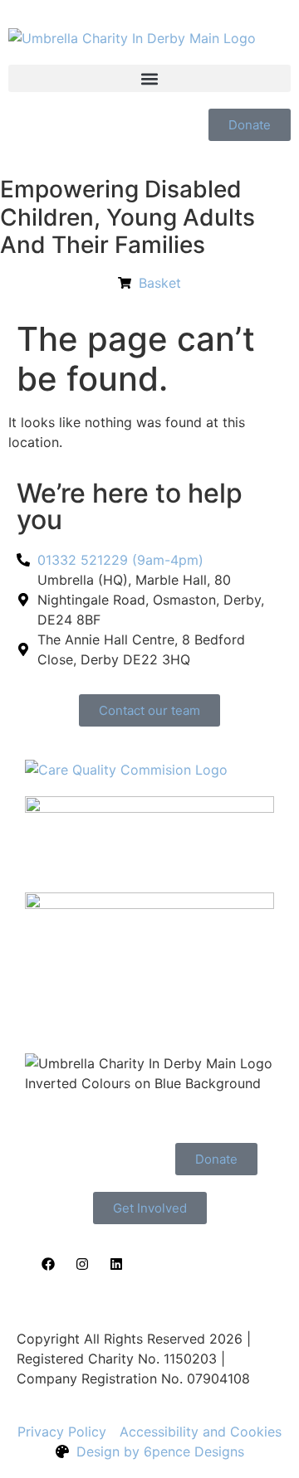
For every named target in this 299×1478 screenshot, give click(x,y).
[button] (149, 78)
